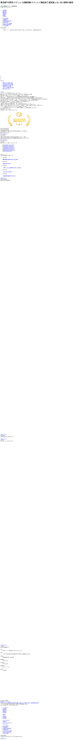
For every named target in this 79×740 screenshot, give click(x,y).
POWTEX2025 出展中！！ (8, 171)
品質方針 (4, 11)
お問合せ (4, 16)
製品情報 (4, 718)
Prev (1, 80)
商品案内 (4, 13)
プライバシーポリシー (7, 722)
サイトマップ (5, 723)
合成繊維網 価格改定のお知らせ (9, 175)
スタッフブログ (6, 720)
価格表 (4, 15)
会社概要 (4, 10)
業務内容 (4, 12)
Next (3, 80)
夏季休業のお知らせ (7, 163)
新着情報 (4, 716)
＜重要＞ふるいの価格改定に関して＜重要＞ (12, 167)
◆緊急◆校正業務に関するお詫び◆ (10, 159)
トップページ (5, 707)
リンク (4, 715)
